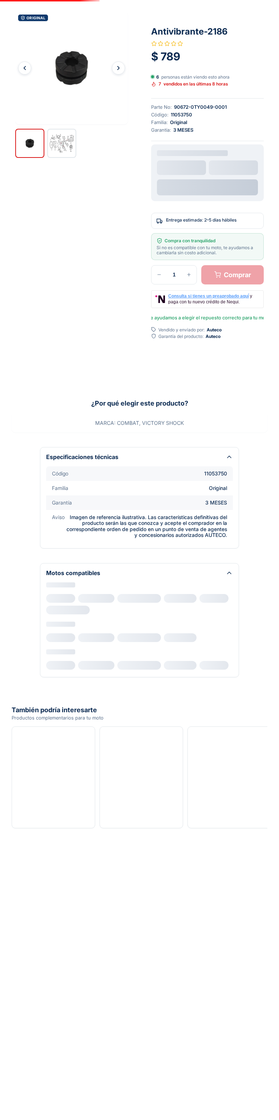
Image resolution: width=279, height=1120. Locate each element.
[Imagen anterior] (24, 68)
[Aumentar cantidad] (189, 275)
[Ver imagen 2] (61, 143)
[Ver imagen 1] (29, 143)
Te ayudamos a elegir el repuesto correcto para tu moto (207, 317)
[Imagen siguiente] (118, 68)
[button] (71, 68)
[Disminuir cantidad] (159, 275)
